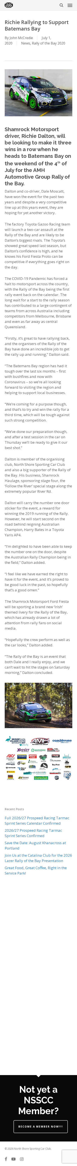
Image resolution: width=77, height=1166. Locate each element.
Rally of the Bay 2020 (48, 43)
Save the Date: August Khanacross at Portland (35, 845)
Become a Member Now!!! (40, 1126)
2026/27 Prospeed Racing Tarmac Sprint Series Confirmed (33, 833)
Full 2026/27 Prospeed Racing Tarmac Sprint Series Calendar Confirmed (37, 820)
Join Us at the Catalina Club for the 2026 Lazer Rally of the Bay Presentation (38, 858)
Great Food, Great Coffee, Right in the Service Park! (36, 870)
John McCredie (21, 37)
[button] (70, 5)
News (25, 43)
